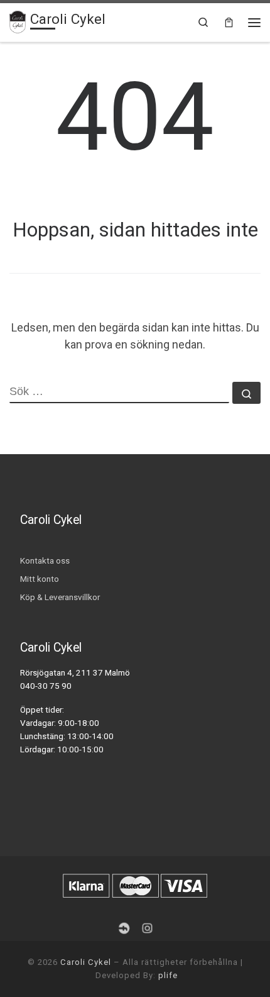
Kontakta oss (45, 560)
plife (168, 975)
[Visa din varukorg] (229, 22)
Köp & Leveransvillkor (60, 597)
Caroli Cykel (85, 962)
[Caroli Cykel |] (17, 21)
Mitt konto (39, 579)
